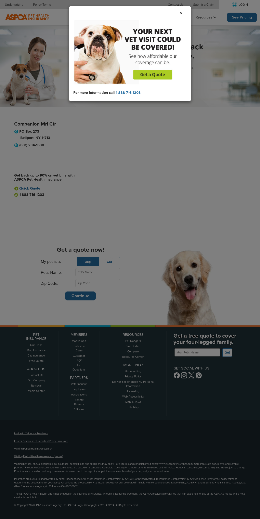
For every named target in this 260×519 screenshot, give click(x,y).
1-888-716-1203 (128, 92)
